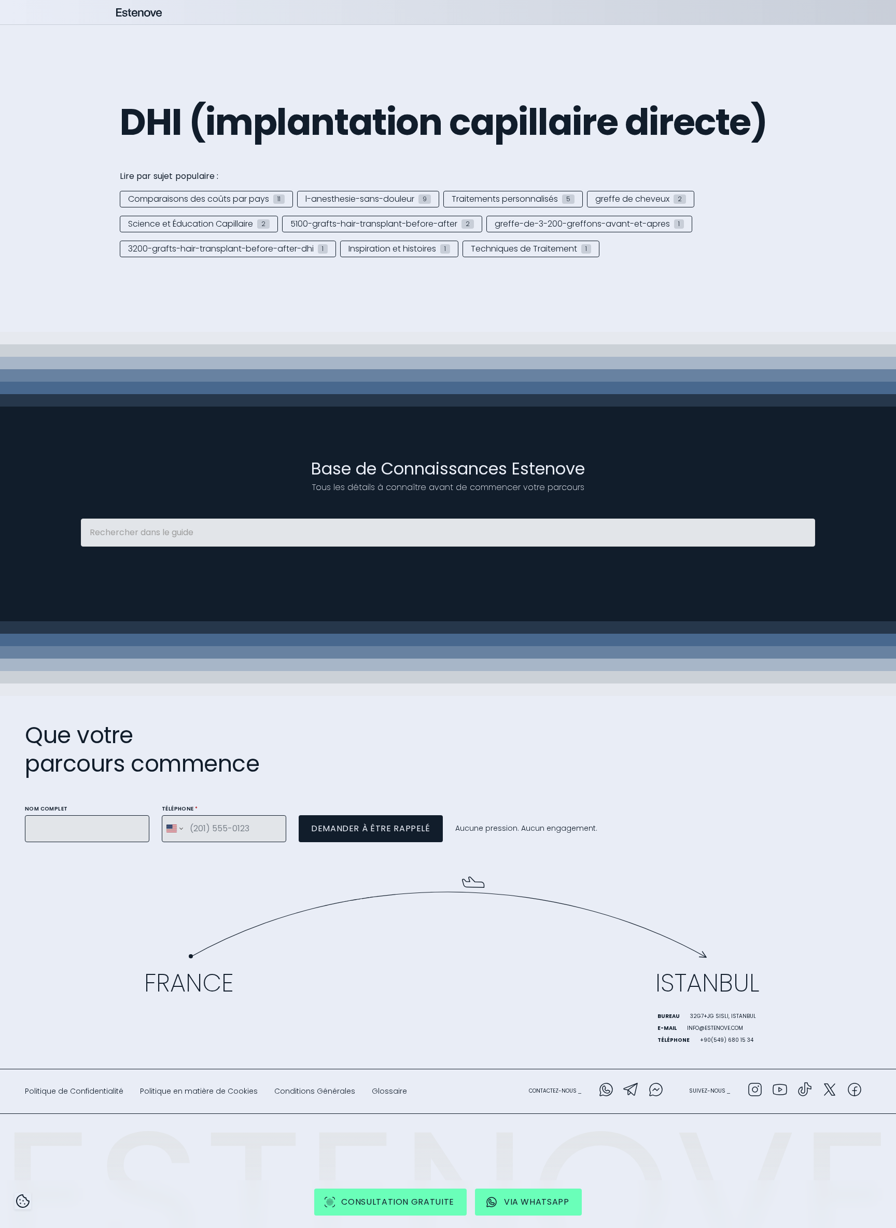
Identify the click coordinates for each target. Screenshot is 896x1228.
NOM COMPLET (46, 809)
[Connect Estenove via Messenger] (656, 1091)
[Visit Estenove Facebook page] (854, 1091)
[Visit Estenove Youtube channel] (780, 1091)
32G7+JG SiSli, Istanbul (723, 1016)
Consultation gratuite (397, 1202)
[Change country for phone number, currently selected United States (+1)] (174, 828)
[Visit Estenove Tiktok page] (804, 1091)
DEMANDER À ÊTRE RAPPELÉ (370, 828)
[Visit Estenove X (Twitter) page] (829, 1091)
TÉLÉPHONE (180, 809)
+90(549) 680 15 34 (726, 1040)
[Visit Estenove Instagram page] (755, 1091)
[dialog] (22, 1201)
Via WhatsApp (536, 1202)
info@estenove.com (715, 1028)
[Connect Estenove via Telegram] (631, 1091)
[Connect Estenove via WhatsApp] (606, 1091)
